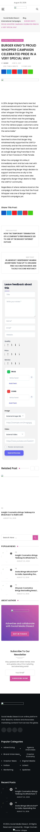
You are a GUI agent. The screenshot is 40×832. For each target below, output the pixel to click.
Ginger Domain (30, 827)
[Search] (37, 9)
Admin (6, 63)
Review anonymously (15, 447)
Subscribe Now (20, 678)
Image (7, 411)
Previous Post (11, 230)
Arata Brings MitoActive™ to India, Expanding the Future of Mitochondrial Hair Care (26, 575)
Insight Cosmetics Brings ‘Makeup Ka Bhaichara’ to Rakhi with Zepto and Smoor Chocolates (26, 559)
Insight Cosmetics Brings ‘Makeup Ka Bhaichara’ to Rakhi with (18, 513)
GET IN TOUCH (20, 634)
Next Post (30, 257)
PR (2, 508)
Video (7, 429)
